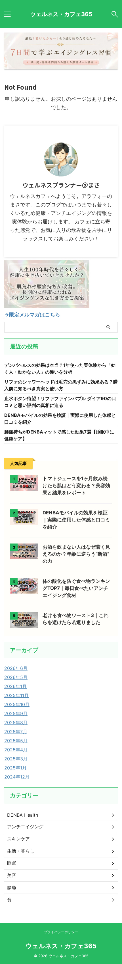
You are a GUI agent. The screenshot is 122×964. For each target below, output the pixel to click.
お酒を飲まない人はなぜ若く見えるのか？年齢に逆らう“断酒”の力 (76, 554)
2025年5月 (16, 740)
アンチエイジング (25, 826)
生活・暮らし (20, 851)
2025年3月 (16, 759)
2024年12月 (17, 777)
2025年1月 (15, 768)
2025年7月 (15, 731)
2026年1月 (15, 686)
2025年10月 (17, 704)
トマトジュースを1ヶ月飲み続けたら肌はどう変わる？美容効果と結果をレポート (76, 485)
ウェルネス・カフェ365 (61, 14)
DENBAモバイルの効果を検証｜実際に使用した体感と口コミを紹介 (76, 520)
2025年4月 (16, 749)
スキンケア (18, 839)
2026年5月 (16, 677)
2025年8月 (16, 722)
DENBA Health (22, 815)
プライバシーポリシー (61, 932)
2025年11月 (16, 695)
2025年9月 (16, 713)
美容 (11, 875)
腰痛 (11, 887)
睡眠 (11, 863)
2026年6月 (16, 668)
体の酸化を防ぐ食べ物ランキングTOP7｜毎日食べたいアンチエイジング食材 (76, 588)
